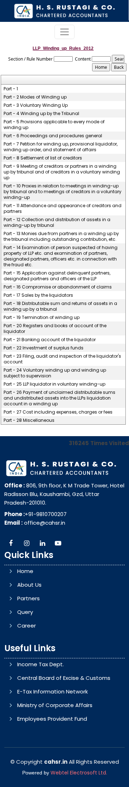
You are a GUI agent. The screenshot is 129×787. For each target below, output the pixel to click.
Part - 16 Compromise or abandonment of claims (58, 287)
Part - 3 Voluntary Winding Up (36, 105)
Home (25, 571)
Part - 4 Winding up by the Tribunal (41, 113)
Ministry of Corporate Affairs (54, 705)
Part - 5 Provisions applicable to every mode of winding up (54, 124)
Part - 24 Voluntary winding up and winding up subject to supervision (55, 373)
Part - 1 (11, 89)
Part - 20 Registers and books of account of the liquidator (55, 328)
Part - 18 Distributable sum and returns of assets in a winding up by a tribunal (60, 306)
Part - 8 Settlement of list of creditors (43, 158)
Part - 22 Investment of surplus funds (43, 348)
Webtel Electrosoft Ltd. (79, 772)
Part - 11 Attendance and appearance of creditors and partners (62, 208)
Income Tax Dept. (40, 664)
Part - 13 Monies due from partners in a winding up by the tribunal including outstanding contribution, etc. (61, 236)
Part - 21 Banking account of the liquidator (50, 340)
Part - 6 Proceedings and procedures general (53, 136)
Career (26, 625)
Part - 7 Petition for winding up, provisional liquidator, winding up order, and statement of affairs (61, 147)
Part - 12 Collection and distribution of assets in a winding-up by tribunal (57, 222)
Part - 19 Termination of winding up (42, 317)
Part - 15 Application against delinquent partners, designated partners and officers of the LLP (57, 276)
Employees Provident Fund (52, 718)
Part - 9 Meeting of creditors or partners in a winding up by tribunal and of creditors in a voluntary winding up (62, 172)
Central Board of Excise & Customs (63, 678)
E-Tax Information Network (52, 691)
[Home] (64, 11)
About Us (29, 584)
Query (25, 612)
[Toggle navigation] (64, 32)
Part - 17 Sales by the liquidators (38, 295)
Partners (28, 598)
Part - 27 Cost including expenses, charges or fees (58, 412)
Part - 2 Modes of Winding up (35, 97)
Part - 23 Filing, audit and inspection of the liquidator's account (62, 359)
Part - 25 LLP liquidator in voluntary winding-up (54, 384)
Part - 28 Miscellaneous (29, 420)
